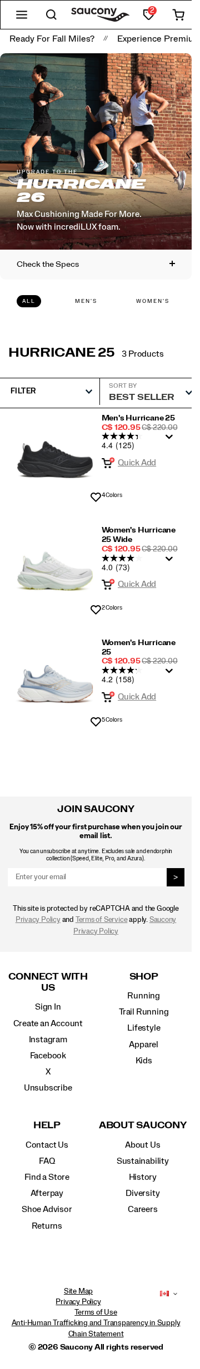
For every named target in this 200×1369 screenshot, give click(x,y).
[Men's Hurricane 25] (55, 455)
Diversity (142, 1193)
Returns (47, 1225)
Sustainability (143, 1161)
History (143, 1177)
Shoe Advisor (47, 1209)
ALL (29, 301)
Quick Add (137, 462)
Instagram (48, 1039)
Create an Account (48, 1023)
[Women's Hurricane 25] (55, 679)
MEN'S (86, 301)
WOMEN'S (152, 301)
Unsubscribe (48, 1087)
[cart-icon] (178, 15)
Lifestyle (143, 1027)
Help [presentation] (47, 1125)
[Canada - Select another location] (164, 1294)
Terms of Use (95, 1312)
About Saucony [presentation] (143, 1125)
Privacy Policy (38, 920)
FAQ (46, 1161)
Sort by (123, 385)
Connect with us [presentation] (48, 982)
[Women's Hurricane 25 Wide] (55, 567)
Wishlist (96, 498)
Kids (144, 1060)
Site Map (78, 1291)
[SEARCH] (52, 15)
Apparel (143, 1044)
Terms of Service (102, 920)
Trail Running (143, 1011)
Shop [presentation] (143, 976)
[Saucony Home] (100, 15)
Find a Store (46, 1177)
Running (143, 995)
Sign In (48, 1006)
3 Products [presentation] (142, 353)
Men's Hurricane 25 (138, 418)
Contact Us (47, 1144)
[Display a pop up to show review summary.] (171, 440)
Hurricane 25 (61, 352)
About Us (142, 1144)
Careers (143, 1209)
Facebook (48, 1055)
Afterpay (47, 1193)
